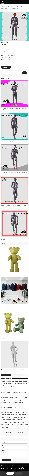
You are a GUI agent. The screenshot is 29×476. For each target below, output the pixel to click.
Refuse (18, 473)
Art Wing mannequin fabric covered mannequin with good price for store (14, 173)
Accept (10, 473)
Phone (3, 440)
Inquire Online (6, 67)
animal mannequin (5, 338)
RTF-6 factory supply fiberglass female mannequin (12, 369)
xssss (2, 275)
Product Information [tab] (5, 375)
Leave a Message (7, 460)
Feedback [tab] (14, 375)
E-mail (3, 445)
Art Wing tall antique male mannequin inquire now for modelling (13, 238)
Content (4, 450)
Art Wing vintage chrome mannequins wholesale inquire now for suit (13, 109)
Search (24, 72)
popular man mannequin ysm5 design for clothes (12, 141)
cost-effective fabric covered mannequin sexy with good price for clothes (13, 206)
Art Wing (3, 6)
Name (3, 435)
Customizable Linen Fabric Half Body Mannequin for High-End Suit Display (14, 306)
